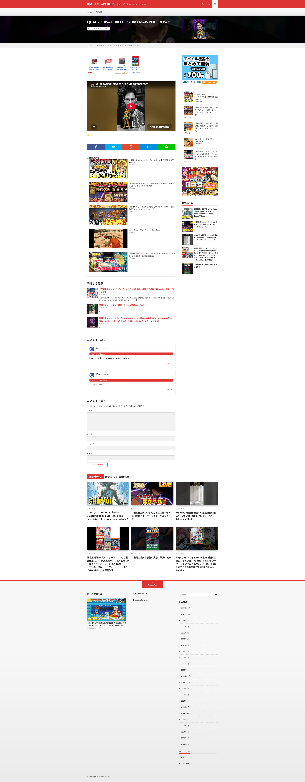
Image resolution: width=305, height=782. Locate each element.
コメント (90, 410)
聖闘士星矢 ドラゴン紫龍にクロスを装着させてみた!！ (123, 305)
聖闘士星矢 (104, 28)
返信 (168, 364)
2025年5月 (185, 645)
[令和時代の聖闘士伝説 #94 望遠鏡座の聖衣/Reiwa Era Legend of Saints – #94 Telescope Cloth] (187, 239)
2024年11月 (185, 682)
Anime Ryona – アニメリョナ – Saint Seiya (144, 230)
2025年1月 (185, 670)
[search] (216, 594)
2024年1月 (185, 744)
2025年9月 (185, 620)
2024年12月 (185, 676)
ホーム (89, 12)
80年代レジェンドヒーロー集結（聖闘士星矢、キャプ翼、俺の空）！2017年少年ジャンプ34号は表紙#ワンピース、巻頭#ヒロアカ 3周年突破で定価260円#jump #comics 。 (196, 564)
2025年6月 (185, 639)
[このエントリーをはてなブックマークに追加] (149, 147)
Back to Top (152, 585)
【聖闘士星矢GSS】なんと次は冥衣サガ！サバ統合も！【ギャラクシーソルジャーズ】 (205, 224)
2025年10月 (185, 614)
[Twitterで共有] (113, 147)
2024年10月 (185, 689)
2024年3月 (185, 732)
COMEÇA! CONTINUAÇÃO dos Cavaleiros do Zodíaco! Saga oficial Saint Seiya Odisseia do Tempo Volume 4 (107, 515)
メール (90, 444)
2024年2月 (185, 738)
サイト (89, 453)
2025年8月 (185, 627)
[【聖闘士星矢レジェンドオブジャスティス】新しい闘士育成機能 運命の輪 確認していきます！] (92, 293)
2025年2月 (185, 664)
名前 (89, 434)
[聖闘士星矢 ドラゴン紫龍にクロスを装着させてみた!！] (92, 309)
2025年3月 (185, 658)
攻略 (182, 757)
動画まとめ (105, 777)
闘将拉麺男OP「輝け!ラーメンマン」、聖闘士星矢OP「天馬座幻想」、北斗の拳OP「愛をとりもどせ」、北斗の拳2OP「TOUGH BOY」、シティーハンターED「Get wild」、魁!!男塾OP (108, 564)
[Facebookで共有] (96, 147)
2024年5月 (185, 719)
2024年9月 (185, 695)
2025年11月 (185, 608)
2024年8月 (185, 701)
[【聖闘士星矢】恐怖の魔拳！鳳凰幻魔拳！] (187, 268)
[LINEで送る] (166, 147)
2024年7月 (185, 707)
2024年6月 (185, 713)
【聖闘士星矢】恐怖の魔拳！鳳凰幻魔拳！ (152, 557)
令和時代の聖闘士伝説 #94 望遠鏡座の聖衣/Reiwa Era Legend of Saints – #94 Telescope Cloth (206, 237)
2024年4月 (185, 726)
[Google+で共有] (131, 147)
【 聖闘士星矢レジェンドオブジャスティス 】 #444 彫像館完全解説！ (206, 96)
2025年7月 (185, 633)
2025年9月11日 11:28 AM (99, 354)
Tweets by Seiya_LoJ (140, 600)
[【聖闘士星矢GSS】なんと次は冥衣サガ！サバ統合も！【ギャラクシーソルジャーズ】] (187, 226)
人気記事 (99, 12)
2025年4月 (185, 651)
